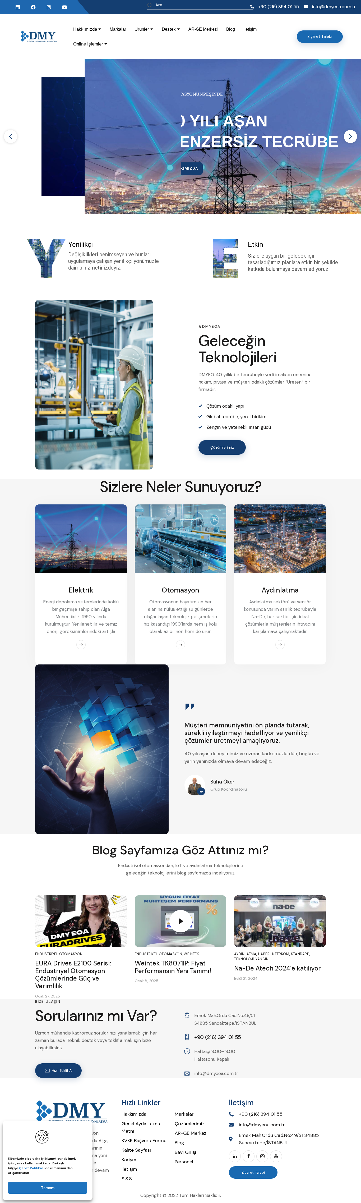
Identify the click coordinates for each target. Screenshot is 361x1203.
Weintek (191, 954)
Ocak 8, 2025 (146, 980)
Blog (230, 29)
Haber (264, 954)
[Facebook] (33, 7)
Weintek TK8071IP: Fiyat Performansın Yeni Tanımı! (173, 967)
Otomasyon (180, 590)
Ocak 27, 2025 (47, 996)
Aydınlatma (280, 590)
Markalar (118, 29)
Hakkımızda (85, 29)
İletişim (250, 29)
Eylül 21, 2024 (246, 978)
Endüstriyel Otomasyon (59, 954)
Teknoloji (244, 959)
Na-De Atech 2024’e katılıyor (277, 968)
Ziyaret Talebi (253, 1172)
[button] (10, 136)
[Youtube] (64, 7)
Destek (169, 29)
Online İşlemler (88, 44)
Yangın (262, 959)
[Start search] (149, 5)
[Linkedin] (18, 7)
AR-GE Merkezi (203, 29)
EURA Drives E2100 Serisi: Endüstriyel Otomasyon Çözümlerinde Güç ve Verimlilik (73, 975)
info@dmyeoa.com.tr (216, 1073)
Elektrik (81, 590)
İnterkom (280, 954)
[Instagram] (49, 7)
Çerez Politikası (31, 1168)
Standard (300, 954)
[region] (180, 136)
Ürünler (142, 29)
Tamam (47, 1188)
